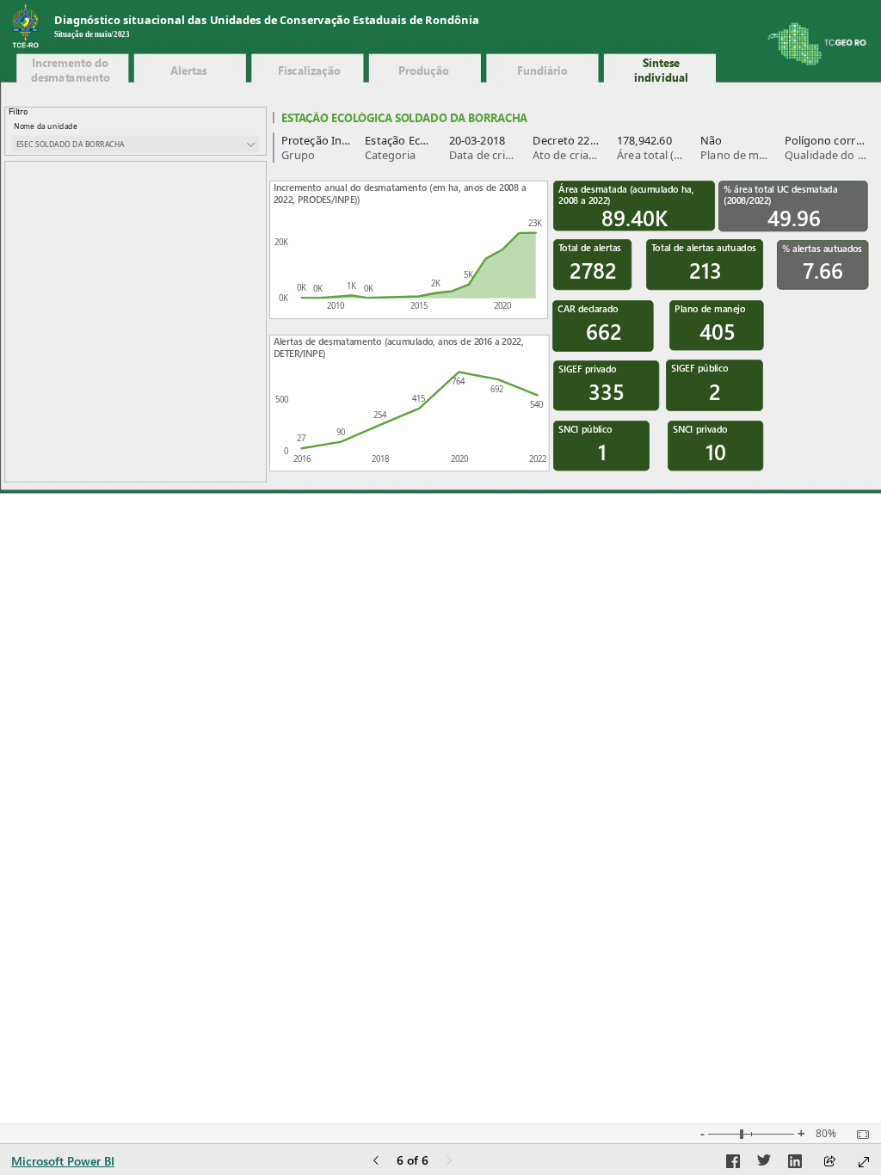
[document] (331, 27)
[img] (25, 26)
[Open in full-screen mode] (864, 1162)
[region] (440, 247)
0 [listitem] (286, 451)
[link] (70, 70)
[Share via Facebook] (733, 1164)
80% (826, 1134)
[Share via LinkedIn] (795, 1164)
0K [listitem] (283, 298)
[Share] (829, 1162)
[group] (332, 27)
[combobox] (135, 144)
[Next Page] (449, 1161)
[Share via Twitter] (764, 1164)
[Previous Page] (376, 1161)
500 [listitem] (281, 399)
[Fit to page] (859, 1134)
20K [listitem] (281, 242)
